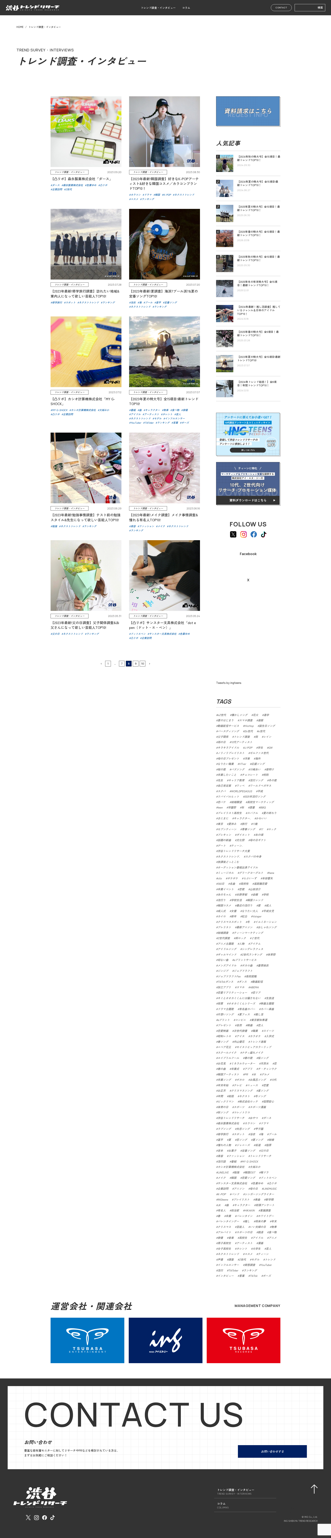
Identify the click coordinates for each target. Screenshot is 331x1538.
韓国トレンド (255, 900)
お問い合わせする (272, 1451)
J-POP (248, 747)
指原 (268, 1145)
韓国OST (250, 1172)
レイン (267, 737)
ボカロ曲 (247, 965)
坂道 (258, 1145)
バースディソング (228, 731)
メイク (222, 1178)
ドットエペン (269, 1178)
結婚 (271, 1140)
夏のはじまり (226, 720)
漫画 (260, 1243)
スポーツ (239, 1107)
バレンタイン (244, 1216)
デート (222, 845)
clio (220, 878)
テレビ (238, 1085)
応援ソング (258, 764)
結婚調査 (223, 933)
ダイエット (243, 835)
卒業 (228, 1216)
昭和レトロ (224, 1036)
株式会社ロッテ (248, 1101)
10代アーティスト (241, 742)
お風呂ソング (258, 1080)
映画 (249, 1025)
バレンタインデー (228, 1221)
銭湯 (260, 1232)
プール (273, 1134)
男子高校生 (224, 1243)
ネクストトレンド (228, 1254)
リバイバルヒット (228, 796)
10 (142, 664)
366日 (221, 883)
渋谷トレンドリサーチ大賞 (234, 851)
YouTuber (266, 1265)
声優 (220, 1259)
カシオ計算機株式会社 (231, 1167)
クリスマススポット (230, 922)
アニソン (239, 1188)
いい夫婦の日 (258, 1227)
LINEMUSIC (270, 1188)
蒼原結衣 (263, 965)
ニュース (252, 1085)
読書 (252, 807)
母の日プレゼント (228, 758)
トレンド (270, 1259)
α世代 (261, 731)
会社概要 (289, 1508)
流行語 (222, 1161)
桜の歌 (222, 769)
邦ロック (240, 938)
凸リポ (273, 1183)
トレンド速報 (258, 1041)
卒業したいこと (227, 775)
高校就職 (251, 976)
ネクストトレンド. (229, 856)
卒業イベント (226, 889)
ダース (267, 1118)
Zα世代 (248, 731)
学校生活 (236, 900)
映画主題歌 (267, 1003)
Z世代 (242, 1259)
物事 (274, 1227)
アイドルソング (227, 949)
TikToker (233, 1270)
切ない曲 (223, 960)
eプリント (224, 1020)
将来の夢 (260, 1221)
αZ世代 (222, 715)
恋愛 (266, 1085)
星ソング (263, 1090)
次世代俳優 (240, 1031)
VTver (242, 764)
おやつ (254, 1118)
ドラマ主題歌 (226, 1009)
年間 (220, 1096)
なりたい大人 (250, 911)
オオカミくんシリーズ (241, 1003)
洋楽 (247, 758)
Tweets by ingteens (228, 683)
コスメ (248, 1254)
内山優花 (239, 1041)
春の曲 (222, 1069)
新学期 (269, 1199)
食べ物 (273, 1232)
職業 (255, 1031)
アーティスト (244, 1243)
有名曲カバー (247, 1009)
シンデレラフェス (252, 949)
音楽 (231, 1238)
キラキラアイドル (228, 747)
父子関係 (223, 737)
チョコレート (250, 775)
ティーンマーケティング (248, 933)
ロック (272, 829)
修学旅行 (223, 1134)
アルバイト (224, 1232)
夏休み (232, 824)
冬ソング (260, 1096)
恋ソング (241, 1140)
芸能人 (240, 1227)
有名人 (222, 1210)
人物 (241, 943)
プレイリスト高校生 (230, 813)
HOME (19, 27)
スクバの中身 (253, 856)
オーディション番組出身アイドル (238, 867)
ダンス (243, 981)
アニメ (273, 1238)
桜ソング (263, 1058)
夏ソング (257, 1140)
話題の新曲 (224, 840)
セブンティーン (227, 829)
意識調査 (265, 1210)
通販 (260, 720)
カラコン (249, 1123)
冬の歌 (273, 780)
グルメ (265, 1074)
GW (270, 747)
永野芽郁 (241, 894)
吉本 (220, 1150)
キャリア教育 (236, 780)
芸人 (268, 1248)
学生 (260, 747)
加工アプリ (224, 987)
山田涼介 (255, 889)
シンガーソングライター (259, 1194)
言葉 (241, 1276)
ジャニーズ (243, 1145)
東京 (220, 824)
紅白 (244, 916)
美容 (220, 1156)
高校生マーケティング (260, 802)
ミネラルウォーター (243, 1063)
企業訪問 (223, 1188)
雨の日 (222, 742)
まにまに (223, 818)
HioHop (249, 726)
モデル (255, 1259)
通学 (266, 715)
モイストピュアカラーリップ (253, 1047)
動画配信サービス (228, 726)
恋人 (260, 1025)
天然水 (265, 1063)
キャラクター (242, 1205)
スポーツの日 (244, 1232)
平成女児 (268, 911)
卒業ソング (224, 1080)
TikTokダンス (225, 981)
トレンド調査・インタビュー (158, 8)
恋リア (256, 992)
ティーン (263, 1254)
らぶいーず (250, 878)
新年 (233, 916)
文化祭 (240, 840)
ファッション (236, 1156)
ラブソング (224, 1129)
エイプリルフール (228, 1058)
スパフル (252, 813)
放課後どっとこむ (228, 862)
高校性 (244, 883)
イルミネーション (266, 922)
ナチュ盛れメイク (252, 1052)
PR (246, 1074)
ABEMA (254, 987)
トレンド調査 (242, 737)
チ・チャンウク (267, 1069)
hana (271, 873)
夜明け (270, 769)
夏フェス (244, 1014)
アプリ (248, 1069)
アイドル (257, 1238)
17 (262, 829)
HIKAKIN (249, 1210)
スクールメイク (227, 1052)
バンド (235, 1194)
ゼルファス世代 (259, 753)
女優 (233, 911)
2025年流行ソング (254, 796)
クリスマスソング (241, 1090)
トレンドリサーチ (260, 1156)
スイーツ (268, 1031)
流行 (220, 1270)
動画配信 (257, 981)
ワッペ (240, 785)
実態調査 (249, 1265)
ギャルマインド (227, 954)
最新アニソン (244, 927)
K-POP (222, 1194)
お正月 (222, 1090)
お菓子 (232, 1150)
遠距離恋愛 (260, 883)
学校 (266, 894)
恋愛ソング (248, 1178)
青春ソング (248, 829)
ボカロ (240, 1080)
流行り (222, 900)
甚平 (220, 1140)
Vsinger (256, 916)
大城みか (255, 1167)
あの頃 (259, 835)
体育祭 (271, 954)
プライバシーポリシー (298, 1512)
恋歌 (241, 889)
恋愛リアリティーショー (232, 992)
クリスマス (224, 1227)
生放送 (270, 998)
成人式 (222, 911)
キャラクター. (242, 818)
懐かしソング (239, 715)
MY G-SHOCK (250, 1161)
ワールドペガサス (260, 785)
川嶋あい (255, 769)
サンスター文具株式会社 (232, 1183)
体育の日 (223, 1107)
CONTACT (281, 7)
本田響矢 (267, 878)
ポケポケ (232, 878)
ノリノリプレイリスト (231, 753)
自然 (239, 1025)
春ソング (223, 1041)
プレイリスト (241, 1199)
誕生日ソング (267, 726)
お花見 (222, 1063)
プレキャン (224, 835)
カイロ (222, 916)
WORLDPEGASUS (241, 791)
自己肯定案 (224, 785)
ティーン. (237, 845)
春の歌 (248, 1058)
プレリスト (224, 927)
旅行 (244, 824)
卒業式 (235, 1069)
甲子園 (259, 1129)
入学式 (270, 1036)
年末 (274, 1221)
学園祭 (232, 807)
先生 (220, 780)
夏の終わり (270, 813)
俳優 (220, 1238)
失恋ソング (243, 1129)
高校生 (243, 1238)
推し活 (259, 1014)
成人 (268, 905)
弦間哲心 (268, 1101)
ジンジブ (223, 971)
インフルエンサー (228, 1265)
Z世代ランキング (252, 954)
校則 (266, 775)
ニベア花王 (224, 1047)
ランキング (250, 1270)
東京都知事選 (259, 1020)
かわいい (261, 818)
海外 (258, 758)
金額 (255, 894)
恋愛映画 (223, 1031)
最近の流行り (244, 905)
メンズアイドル (227, 965)
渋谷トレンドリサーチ (231, 1118)
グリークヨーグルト (251, 873)
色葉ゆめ (257, 1183)
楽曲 (257, 1199)
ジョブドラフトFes (229, 976)
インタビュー (226, 1276)
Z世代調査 (224, 938)
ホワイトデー (266, 1216)
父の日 (265, 1150)
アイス (240, 1036)
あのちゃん (224, 894)
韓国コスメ (224, 905)
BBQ (262, 807)
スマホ (240, 987)
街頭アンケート (265, 1205)
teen (220, 807)
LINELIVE (223, 1172)
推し (247, 1221)
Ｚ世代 (255, 938)
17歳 (254, 824)
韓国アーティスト (228, 1074)
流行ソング (256, 780)
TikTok (253, 1276)
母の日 (254, 1188)
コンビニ (240, 1020)
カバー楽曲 (267, 1009)
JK (219, 1205)
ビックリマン (226, 1101)
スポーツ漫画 (258, 1107)
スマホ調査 (245, 720)
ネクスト (244, 1096)
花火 (255, 715)
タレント (241, 1248)
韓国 (233, 1178)
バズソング (237, 769)
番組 (233, 1161)
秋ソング (223, 1112)
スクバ (222, 791)
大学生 (256, 1248)
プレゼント (224, 1025)
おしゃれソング (267, 927)
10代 (273, 1080)
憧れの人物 (224, 1145)
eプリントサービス (245, 960)
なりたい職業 (226, 764)
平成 (260, 791)
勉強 (236, 1172)
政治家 (235, 1210)
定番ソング (248, 1150)
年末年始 (223, 1085)
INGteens (223, 1199)
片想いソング (226, 1014)
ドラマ (265, 1123)
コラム (186, 8)
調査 (231, 1259)
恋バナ (222, 802)
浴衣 (252, 1134)
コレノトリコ (242, 1112)
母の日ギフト (258, 840)
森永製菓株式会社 (228, 1123)
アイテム (255, 943)
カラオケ (255, 1036)
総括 (231, 1096)
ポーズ (267, 1276)
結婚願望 (236, 802)
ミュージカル (226, 873)
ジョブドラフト (243, 971)
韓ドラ (265, 1172)
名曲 (232, 883)
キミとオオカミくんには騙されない (239, 998)
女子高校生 (224, 1248)
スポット (239, 1134)
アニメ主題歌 (226, 943)
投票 (220, 1003)
